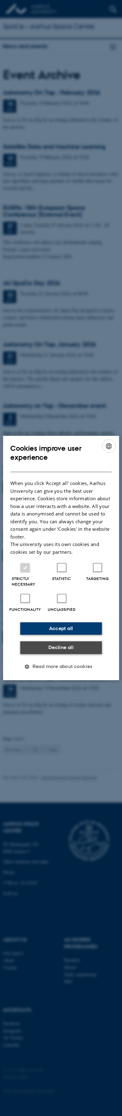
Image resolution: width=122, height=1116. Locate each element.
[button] (61, 666)
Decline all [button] (61, 647)
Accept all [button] (61, 628)
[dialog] (61, 558)
